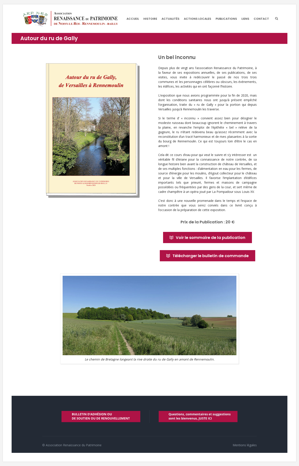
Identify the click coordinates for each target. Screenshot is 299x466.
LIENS (245, 19)
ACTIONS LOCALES (197, 19)
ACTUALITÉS (170, 19)
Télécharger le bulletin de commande (210, 255)
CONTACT (261, 19)
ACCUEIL (133, 19)
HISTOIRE (150, 19)
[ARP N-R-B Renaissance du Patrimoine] (70, 19)
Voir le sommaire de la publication (210, 237)
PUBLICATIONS (226, 19)
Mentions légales (245, 445)
